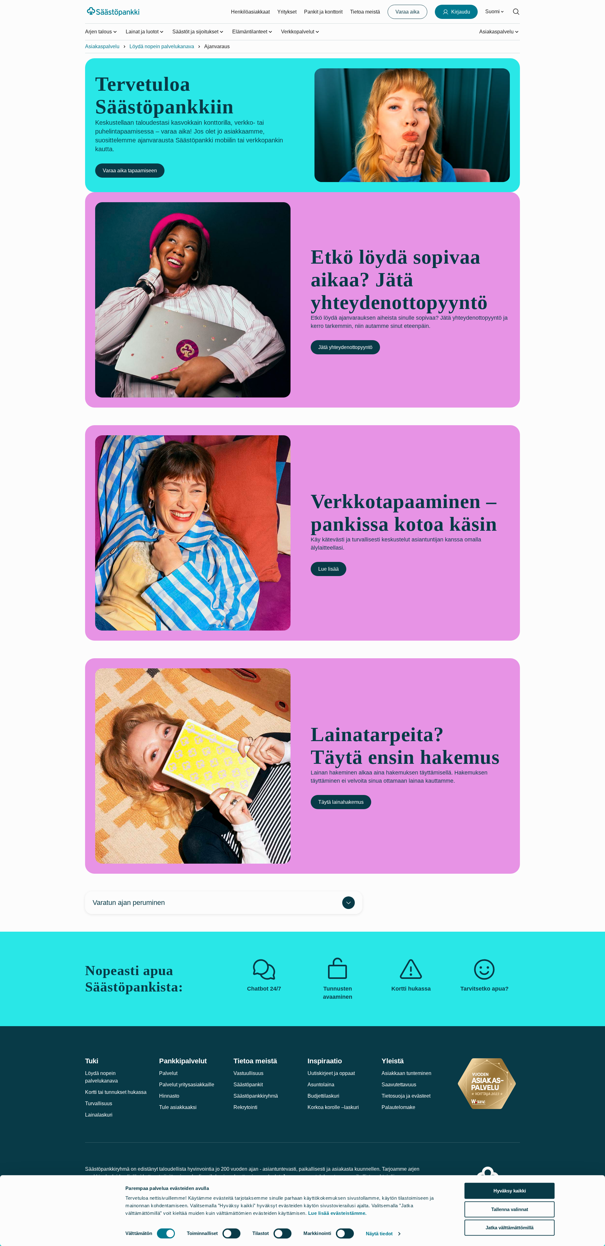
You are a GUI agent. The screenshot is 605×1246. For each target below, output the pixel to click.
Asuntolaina (321, 1084)
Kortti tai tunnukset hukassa (116, 1092)
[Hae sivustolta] (516, 11)
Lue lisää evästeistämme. (337, 1213)
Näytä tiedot (379, 1233)
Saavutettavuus (399, 1084)
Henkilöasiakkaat (250, 11)
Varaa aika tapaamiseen (130, 170)
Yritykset (287, 11)
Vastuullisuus (248, 1073)
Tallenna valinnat (509, 1209)
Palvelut (168, 1073)
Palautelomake (398, 1107)
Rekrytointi (245, 1107)
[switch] (231, 1233)
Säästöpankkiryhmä (255, 1096)
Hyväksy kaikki (509, 1190)
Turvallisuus (98, 1103)
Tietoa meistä (365, 11)
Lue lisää (328, 569)
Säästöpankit (248, 1084)
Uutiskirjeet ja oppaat (331, 1073)
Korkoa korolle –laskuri (333, 1107)
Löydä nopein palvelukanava (162, 46)
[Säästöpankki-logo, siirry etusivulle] (114, 12)
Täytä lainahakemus (341, 802)
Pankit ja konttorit (323, 11)
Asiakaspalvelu (102, 46)
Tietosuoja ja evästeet (406, 1096)
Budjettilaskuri (323, 1096)
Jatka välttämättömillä (509, 1227)
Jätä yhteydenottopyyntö (345, 347)
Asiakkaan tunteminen (406, 1073)
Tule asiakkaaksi (178, 1107)
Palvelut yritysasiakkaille (186, 1084)
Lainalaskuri (98, 1114)
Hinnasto (169, 1096)
